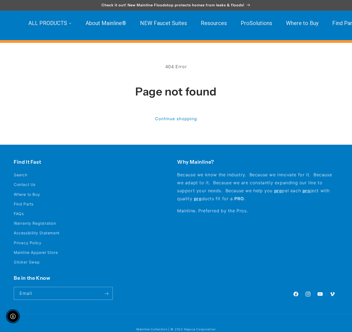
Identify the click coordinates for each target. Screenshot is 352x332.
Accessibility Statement (37, 233)
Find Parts (24, 204)
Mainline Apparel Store (36, 252)
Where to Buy (27, 194)
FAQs (19, 213)
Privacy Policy (27, 242)
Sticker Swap (27, 262)
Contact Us (24, 184)
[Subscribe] (106, 293)
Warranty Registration (35, 223)
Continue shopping (176, 118)
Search (21, 174)
